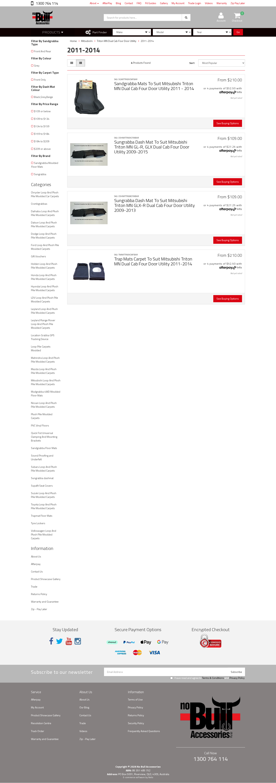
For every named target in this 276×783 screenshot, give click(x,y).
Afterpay (36, 564)
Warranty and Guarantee (45, 602)
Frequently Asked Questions (144, 731)
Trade (34, 586)
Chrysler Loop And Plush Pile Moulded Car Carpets (45, 194)
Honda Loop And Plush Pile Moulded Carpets (44, 277)
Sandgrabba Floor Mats (44, 448)
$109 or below (42, 111)
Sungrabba (40, 174)
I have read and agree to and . (209, 678)
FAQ (139, 3)
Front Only (40, 80)
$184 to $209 (41, 141)
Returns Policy (39, 594)
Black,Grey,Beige (43, 97)
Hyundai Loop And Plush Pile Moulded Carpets (44, 288)
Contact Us (37, 571)
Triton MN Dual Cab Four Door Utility (116, 41)
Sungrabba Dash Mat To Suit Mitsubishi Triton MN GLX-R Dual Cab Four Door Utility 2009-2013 (154, 205)
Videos (209, 3)
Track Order (37, 731)
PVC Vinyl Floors (40, 425)
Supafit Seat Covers (42, 486)
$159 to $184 (41, 134)
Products (51, 32)
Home (73, 41)
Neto (150, 777)
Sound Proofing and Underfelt (42, 457)
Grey (36, 65)
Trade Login (194, 3)
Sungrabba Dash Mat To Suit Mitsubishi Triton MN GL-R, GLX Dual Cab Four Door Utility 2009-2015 (151, 147)
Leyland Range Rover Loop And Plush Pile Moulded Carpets (43, 324)
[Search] (186, 17)
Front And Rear (42, 51)
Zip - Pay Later (39, 609)
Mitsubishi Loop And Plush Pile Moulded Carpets (45, 382)
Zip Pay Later (238, 3)
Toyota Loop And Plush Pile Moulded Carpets (44, 506)
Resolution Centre (41, 723)
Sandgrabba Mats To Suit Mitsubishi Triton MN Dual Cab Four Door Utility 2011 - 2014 (154, 86)
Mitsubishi (87, 41)
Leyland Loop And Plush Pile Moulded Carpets (44, 311)
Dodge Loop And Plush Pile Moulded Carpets (44, 235)
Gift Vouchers (38, 256)
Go (238, 32)
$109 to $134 (41, 119)
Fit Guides (150, 3)
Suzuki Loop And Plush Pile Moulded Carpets (43, 495)
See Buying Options (227, 123)
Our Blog (84, 707)
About (93, 3)
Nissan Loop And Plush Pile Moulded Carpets (44, 405)
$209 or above (42, 149)
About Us (36, 556)
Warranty (221, 3)
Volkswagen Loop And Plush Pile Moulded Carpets (43, 534)
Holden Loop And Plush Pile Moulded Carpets (44, 266)
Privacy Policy (236, 678)
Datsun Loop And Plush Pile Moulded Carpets (44, 224)
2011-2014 (147, 41)
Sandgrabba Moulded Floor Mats (44, 165)
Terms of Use (135, 699)
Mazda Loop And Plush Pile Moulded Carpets (44, 371)
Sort (192, 63)
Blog (118, 3)
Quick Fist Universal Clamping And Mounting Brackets (44, 436)
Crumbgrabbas (39, 204)
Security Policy (136, 723)
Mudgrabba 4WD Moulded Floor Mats (45, 393)
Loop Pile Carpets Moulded (41, 348)
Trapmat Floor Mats (41, 516)
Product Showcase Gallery (45, 579)
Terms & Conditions (213, 678)
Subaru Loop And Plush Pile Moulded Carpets (44, 469)
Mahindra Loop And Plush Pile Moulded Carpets (45, 359)
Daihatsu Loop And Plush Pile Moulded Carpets (45, 213)
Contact (129, 3)
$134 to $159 (41, 126)
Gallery (164, 3)
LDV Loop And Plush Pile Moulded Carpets (44, 299)
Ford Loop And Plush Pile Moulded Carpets (45, 247)
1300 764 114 (46, 3)
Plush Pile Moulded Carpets (41, 416)
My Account (178, 3)
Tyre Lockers (38, 523)
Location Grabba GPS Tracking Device (42, 337)
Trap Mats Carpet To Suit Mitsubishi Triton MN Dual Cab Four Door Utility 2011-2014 (153, 261)
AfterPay (107, 3)
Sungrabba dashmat (42, 478)
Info (239, 92)
